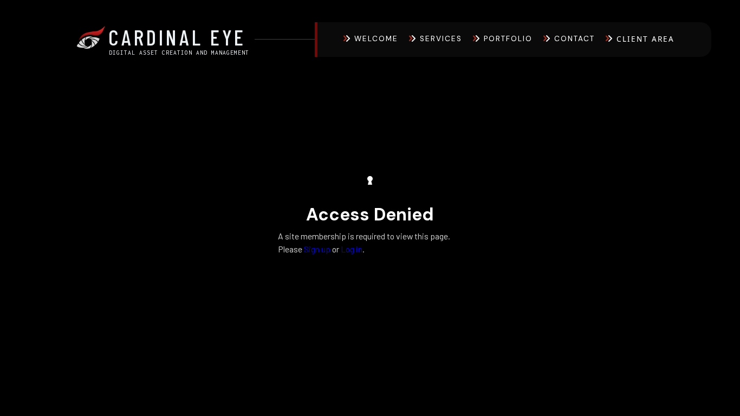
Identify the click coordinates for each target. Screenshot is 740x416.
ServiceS (441, 38)
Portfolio (508, 38)
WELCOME (376, 38)
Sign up (317, 249)
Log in (351, 249)
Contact (574, 38)
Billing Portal (656, 69)
